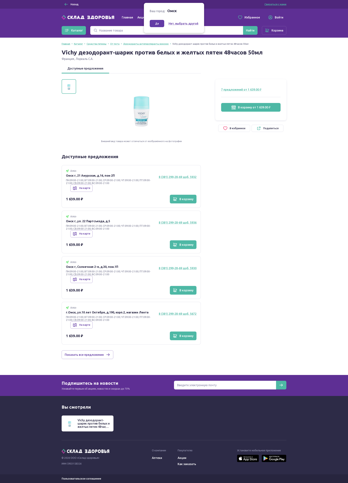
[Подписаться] (281, 385)
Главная (127, 17)
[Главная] (89, 17)
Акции (141, 17)
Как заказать (187, 464)
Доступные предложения (85, 68)
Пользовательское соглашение (81, 478)
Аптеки (157, 457)
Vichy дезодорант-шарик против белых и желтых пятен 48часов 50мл (94, 425)
